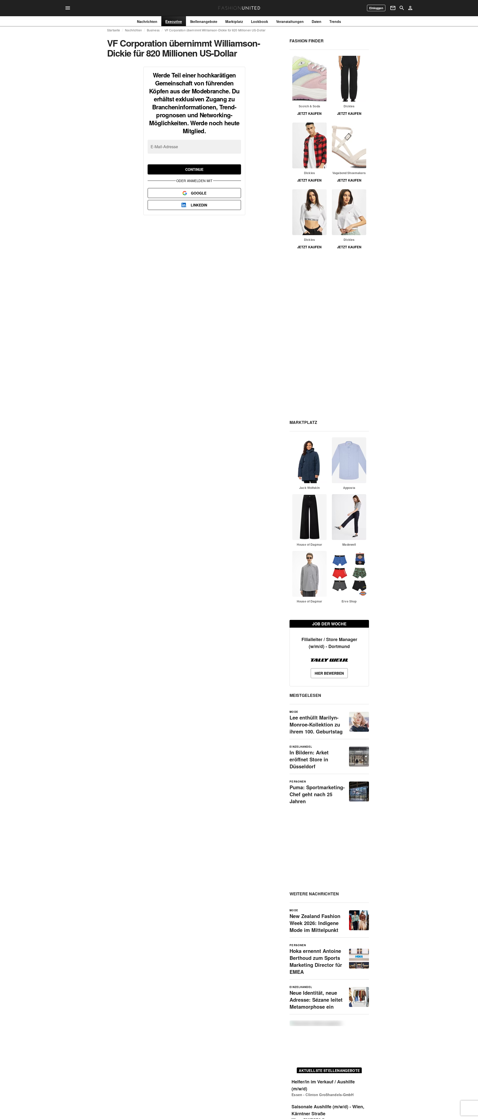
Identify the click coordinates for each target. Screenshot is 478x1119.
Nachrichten (133, 30)
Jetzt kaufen (309, 113)
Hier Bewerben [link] (329, 673)
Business (153, 30)
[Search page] (401, 8)
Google (198, 193)
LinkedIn (199, 204)
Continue (194, 169)
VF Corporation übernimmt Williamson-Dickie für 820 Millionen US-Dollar (215, 30)
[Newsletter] (392, 8)
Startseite (113, 30)
